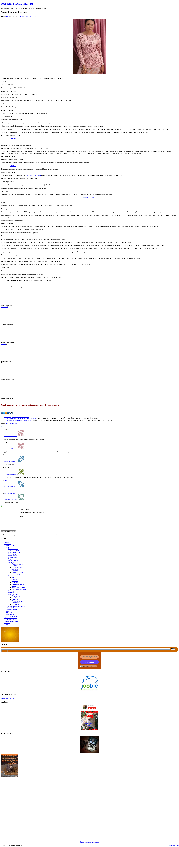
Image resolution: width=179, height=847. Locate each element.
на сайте (5, 651)
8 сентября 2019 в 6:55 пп (11, 474)
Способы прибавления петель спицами (16, 417)
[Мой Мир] (8, 413)
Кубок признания (10, 619)
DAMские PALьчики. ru (17, 3)
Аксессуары (12, 562)
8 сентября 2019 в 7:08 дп (11, 461)
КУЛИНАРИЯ (9, 608)
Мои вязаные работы (15, 550)
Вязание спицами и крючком (89, 842)
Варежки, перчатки (18, 584)
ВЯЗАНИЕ (7, 547)
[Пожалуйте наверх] (174, 846)
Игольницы (15, 604)
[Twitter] (4, 413)
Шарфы (14, 565)
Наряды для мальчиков (19, 589)
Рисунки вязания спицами (16, 606)
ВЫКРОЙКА (13, 139)
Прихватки (15, 602)
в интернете (11, 651)
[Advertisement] (57, 807)
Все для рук (15, 569)
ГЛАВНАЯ (8, 542)
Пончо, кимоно (13, 560)
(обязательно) (26, 509)
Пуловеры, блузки (30, 16)
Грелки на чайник (17, 601)
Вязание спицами (11, 423)
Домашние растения (10, 616)
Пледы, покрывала (18, 596)
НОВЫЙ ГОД (8, 613)
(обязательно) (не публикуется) (32, 512)
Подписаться (89, 662)
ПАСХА (7, 611)
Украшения (15, 571)
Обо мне (7, 623)
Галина (7, 16)
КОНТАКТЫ (8, 624)
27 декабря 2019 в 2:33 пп (11, 499)
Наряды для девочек (18, 587)
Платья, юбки (12, 557)
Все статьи (7, 544)
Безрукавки (11, 559)
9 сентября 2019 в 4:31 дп (11, 487)
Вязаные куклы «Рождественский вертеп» (17, 420)
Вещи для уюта (13, 594)
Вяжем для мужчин (14, 591)
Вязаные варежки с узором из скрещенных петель (20, 418)
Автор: (3, 287)
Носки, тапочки (17, 574)
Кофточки (15, 579)
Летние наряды (13, 555)
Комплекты (15, 577)
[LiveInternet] (12, 413)
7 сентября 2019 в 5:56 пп (11, 448)
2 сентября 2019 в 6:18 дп (11, 436)
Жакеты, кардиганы (14, 554)
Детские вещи (12, 576)
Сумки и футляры (17, 572)
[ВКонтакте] (2, 413)
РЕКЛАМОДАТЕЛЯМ (11, 621)
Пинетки (15, 582)
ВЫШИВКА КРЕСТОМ (12, 545)
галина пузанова (9, 493)
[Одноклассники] (6, 413)
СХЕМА (13, 166)
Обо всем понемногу (11, 618)
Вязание (21, 16)
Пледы (14, 586)
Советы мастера (13, 549)
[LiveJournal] (10, 413)
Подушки (15, 597)
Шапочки (15, 581)
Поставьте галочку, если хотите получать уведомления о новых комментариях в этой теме (31, 535)
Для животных (13, 592)
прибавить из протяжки (33, 175)
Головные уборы (17, 564)
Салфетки (15, 599)
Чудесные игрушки (10, 609)
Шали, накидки (17, 567)
